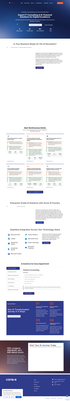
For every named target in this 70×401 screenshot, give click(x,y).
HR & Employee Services (12, 271)
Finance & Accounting (12, 268)
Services (35, 384)
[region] (12, 394)
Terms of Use (60, 398)
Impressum (48, 398)
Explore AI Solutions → (29, 293)
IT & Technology (11, 286)
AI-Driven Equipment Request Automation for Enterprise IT (13, 169)
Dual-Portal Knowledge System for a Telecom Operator (54, 139)
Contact (35, 390)
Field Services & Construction (13, 289)
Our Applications (37, 386)
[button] (32, 3)
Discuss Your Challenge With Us (34, 191)
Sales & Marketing (11, 278)
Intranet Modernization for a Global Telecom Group (14, 139)
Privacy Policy (53, 398)
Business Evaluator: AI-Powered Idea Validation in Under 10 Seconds (54, 169)
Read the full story (10, 161)
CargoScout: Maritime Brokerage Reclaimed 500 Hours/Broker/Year (34, 169)
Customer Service (11, 282)
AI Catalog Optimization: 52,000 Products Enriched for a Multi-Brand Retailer (34, 139)
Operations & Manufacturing (13, 275)
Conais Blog (36, 388)
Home (35, 379)
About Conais (36, 382)
